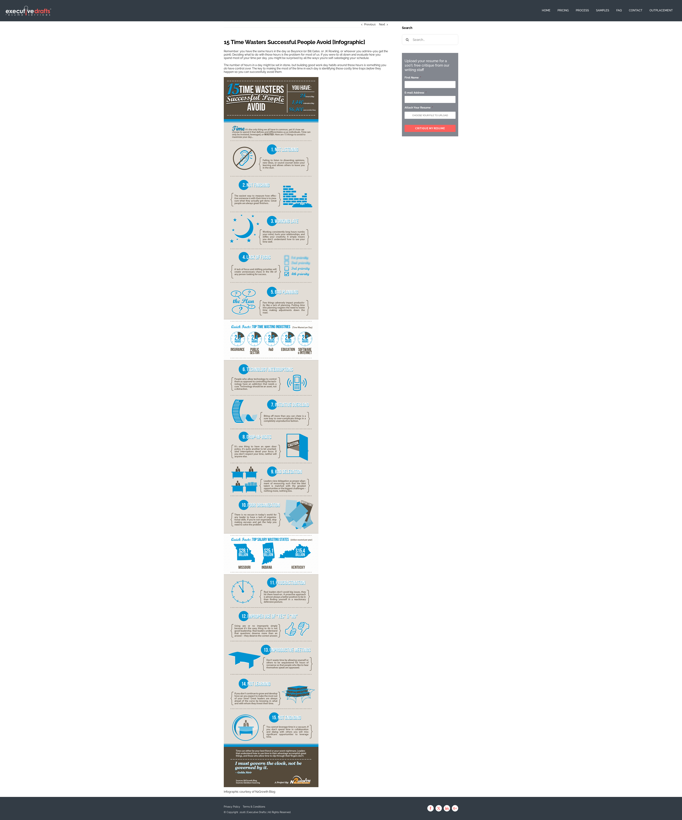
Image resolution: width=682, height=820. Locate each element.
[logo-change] (28, 7)
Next (382, 24)
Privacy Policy (232, 806)
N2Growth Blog (265, 791)
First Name (413, 77)
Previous (370, 24)
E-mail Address (415, 92)
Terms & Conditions (254, 806)
